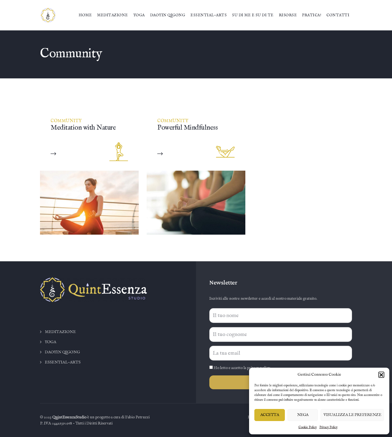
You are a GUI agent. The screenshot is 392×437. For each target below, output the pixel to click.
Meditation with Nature (83, 127)
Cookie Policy (307, 427)
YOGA (139, 15)
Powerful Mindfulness (187, 127)
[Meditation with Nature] (53, 154)
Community (66, 121)
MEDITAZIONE (112, 15)
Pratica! (311, 15)
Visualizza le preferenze (352, 414)
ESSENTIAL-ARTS (208, 15)
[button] (381, 374)
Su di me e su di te (253, 15)
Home (85, 15)
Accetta (269, 414)
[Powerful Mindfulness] (160, 154)
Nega (303, 414)
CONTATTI (337, 15)
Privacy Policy (328, 427)
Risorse (288, 15)
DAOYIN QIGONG (167, 15)
